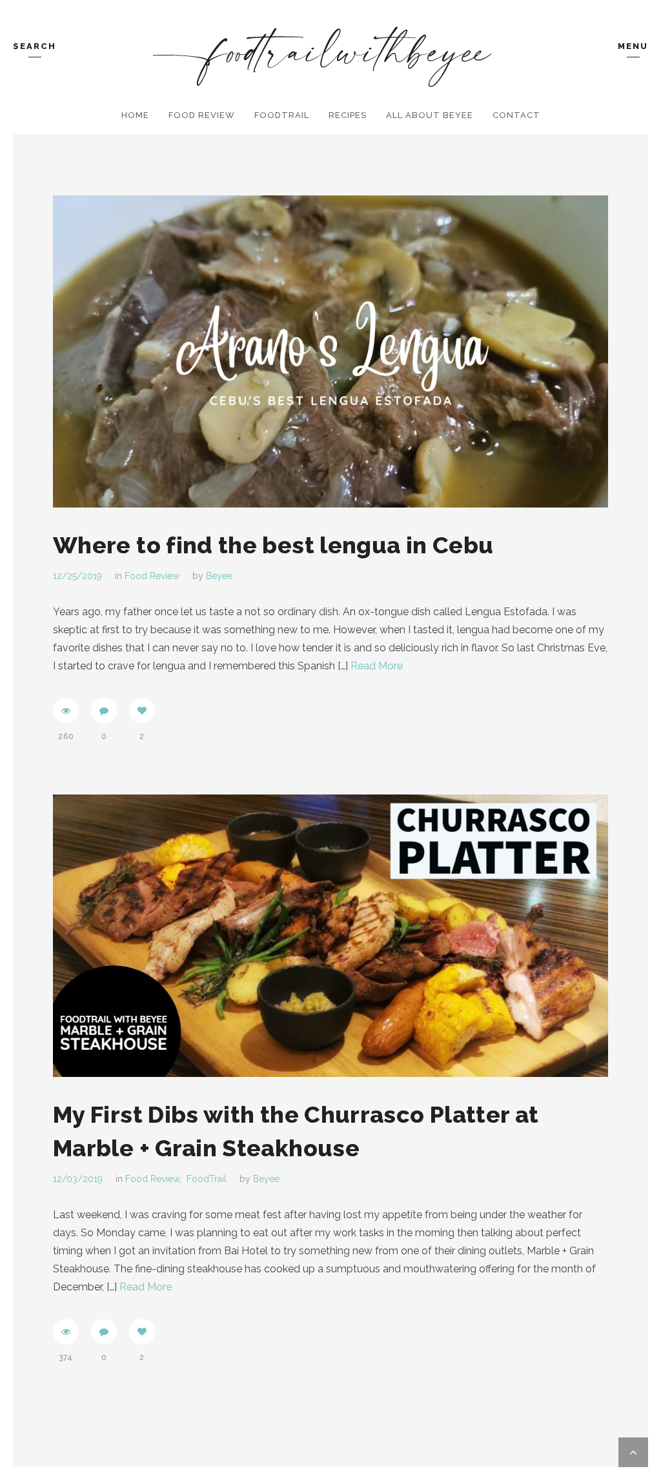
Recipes (348, 115)
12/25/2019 (77, 576)
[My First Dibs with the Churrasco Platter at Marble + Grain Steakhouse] (330, 935)
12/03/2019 (78, 1179)
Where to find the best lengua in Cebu (273, 544)
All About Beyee (429, 115)
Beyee (219, 576)
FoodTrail (281, 115)
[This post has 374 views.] (66, 1332)
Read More (377, 666)
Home (135, 115)
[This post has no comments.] (104, 711)
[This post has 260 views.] (66, 711)
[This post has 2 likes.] (142, 711)
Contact (516, 115)
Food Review (201, 115)
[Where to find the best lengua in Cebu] (330, 351)
